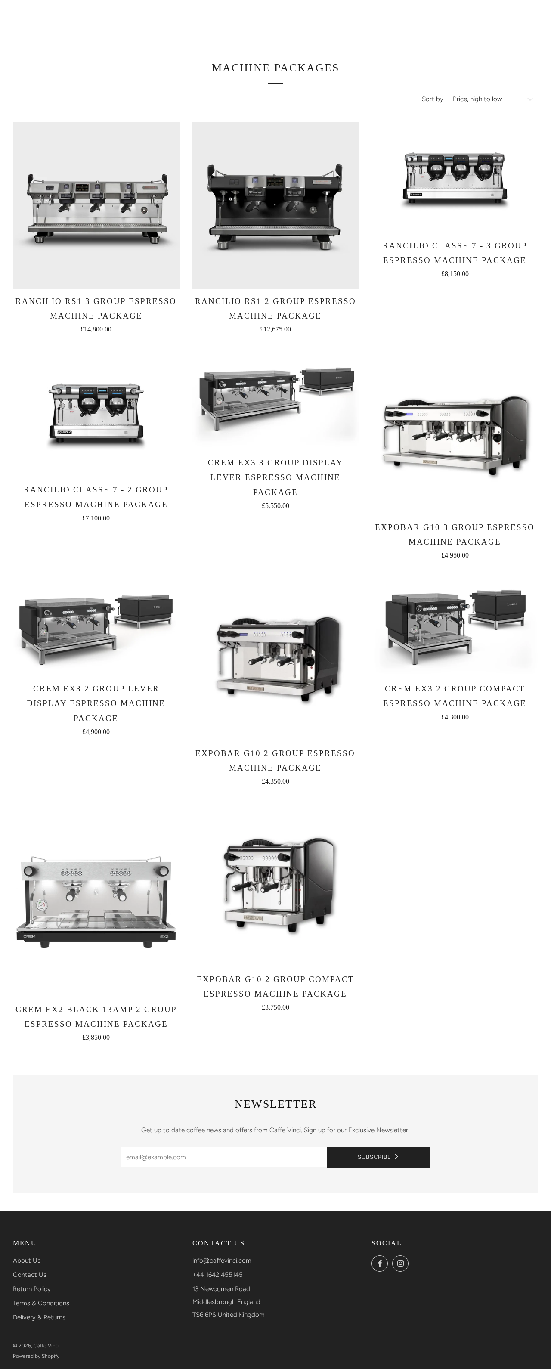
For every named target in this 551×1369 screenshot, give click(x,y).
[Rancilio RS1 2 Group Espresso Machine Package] (275, 205)
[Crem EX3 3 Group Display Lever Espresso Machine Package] (275, 399)
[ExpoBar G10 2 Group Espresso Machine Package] (275, 657)
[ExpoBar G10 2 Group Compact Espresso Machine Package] (275, 883)
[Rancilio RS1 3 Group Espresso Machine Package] (96, 205)
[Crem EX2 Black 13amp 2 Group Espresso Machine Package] (96, 898)
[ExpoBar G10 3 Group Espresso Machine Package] (454, 431)
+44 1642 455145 (217, 1275)
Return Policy (32, 1289)
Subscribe (374, 1157)
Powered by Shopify (36, 1356)
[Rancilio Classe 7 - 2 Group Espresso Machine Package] (96, 412)
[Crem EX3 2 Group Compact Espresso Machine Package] (454, 625)
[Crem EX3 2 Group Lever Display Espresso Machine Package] (96, 625)
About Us (26, 1260)
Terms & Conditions (41, 1303)
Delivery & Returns (39, 1317)
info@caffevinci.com (221, 1260)
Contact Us (29, 1275)
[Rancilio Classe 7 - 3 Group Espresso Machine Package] (454, 177)
